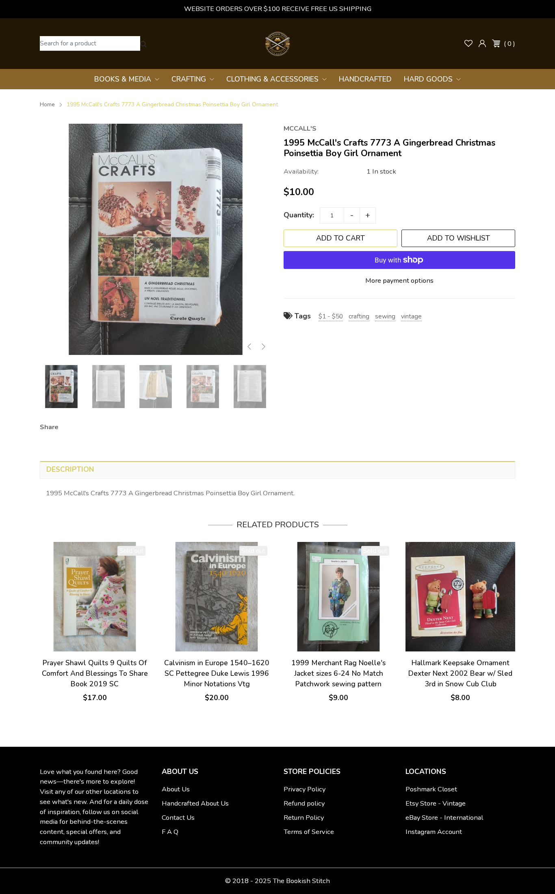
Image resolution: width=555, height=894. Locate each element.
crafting (359, 316)
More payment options (399, 280)
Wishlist (468, 43)
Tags (302, 316)
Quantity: (299, 215)
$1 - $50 (331, 316)
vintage (411, 316)
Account (482, 43)
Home (47, 104)
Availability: (301, 171)
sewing (385, 316)
